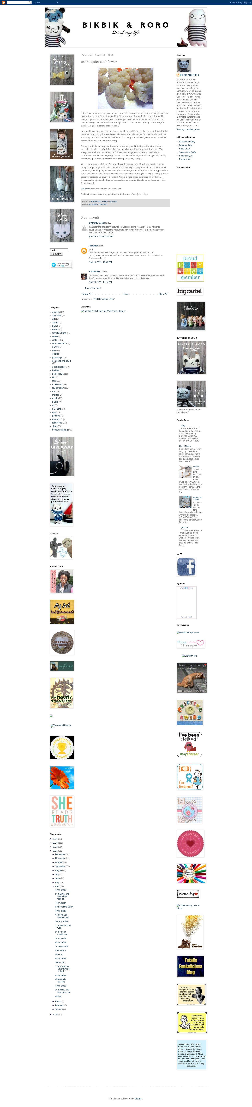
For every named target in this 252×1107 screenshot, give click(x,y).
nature (55, 402)
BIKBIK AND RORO (99, 201)
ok (53, 405)
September (60, 866)
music (55, 398)
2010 (55, 1014)
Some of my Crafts (187, 152)
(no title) (184, 527)
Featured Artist (186, 145)
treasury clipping (60, 430)
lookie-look (57, 384)
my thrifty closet (97, 223)
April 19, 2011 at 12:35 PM (101, 236)
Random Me (185, 159)
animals (56, 312)
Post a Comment (93, 288)
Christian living (59, 333)
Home (126, 294)
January (59, 1009)
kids (54, 381)
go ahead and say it (61, 361)
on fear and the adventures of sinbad (62, 969)
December (60, 854)
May (57, 882)
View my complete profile (188, 129)
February (59, 1005)
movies (55, 395)
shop (54, 426)
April (57, 886)
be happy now (61, 946)
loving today (58, 388)
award (55, 322)
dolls (54, 350)
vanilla (196, 466)
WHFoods (85, 188)
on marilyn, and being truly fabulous (62, 896)
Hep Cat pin (60, 903)
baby (183, 425)
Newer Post (87, 294)
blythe (55, 326)
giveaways (57, 357)
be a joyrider (61, 938)
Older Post (164, 294)
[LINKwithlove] (189, 656)
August (58, 870)
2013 (55, 843)
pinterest (56, 416)
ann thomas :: (95, 271)
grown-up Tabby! (197, 498)
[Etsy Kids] (190, 281)
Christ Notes (185, 446)
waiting (58, 996)
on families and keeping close (62, 991)
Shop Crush (184, 149)
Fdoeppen (93, 246)
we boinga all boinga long (62, 916)
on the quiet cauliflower (61, 933)
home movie (58, 374)
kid (53, 377)
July (57, 874)
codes (55, 336)
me (53, 391)
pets (54, 412)
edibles (95, 204)
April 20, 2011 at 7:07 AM (100, 282)
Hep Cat (59, 954)
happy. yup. (60, 962)
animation (57, 315)
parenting (56, 409)
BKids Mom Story (187, 142)
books (55, 329)
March (58, 1001)
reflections (103, 204)
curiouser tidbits (59, 343)
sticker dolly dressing (60, 980)
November (60, 858)
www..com (186, 588)
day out (55, 347)
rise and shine (61, 921)
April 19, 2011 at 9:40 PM (100, 262)
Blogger (138, 1099)
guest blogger (58, 367)
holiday (55, 370)
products (56, 419)
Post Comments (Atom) (104, 299)
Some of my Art (186, 156)
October (59, 862)
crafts (54, 340)
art (90, 204)
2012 (55, 847)
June (57, 878)
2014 (55, 839)
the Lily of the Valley (64, 907)
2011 (55, 851)
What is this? (186, 617)
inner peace (60, 950)
